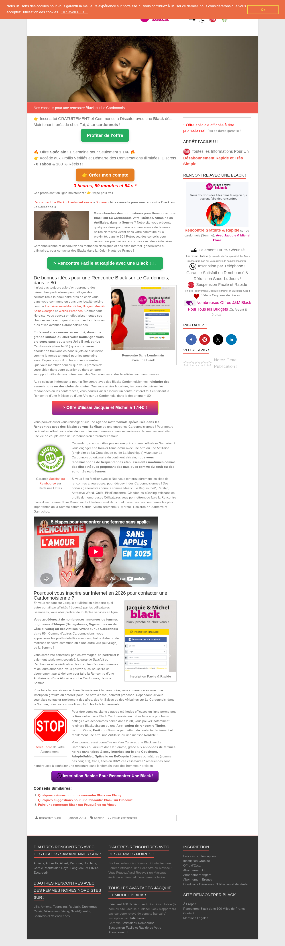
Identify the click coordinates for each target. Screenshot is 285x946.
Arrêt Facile (44, 747)
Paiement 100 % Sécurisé (126, 904)
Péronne (76, 863)
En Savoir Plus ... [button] (74, 12)
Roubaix (74, 906)
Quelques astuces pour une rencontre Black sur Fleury (80, 795)
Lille (36, 906)
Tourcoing (60, 906)
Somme (101, 202)
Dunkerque (90, 906)
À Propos (189, 904)
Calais (38, 911)
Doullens (90, 863)
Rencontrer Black (50, 817)
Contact (188, 913)
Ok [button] (263, 9)
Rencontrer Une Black (49, 202)
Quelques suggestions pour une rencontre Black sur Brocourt (85, 800)
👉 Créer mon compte (105, 175)
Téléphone (137, 918)
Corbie (38, 868)
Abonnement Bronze (197, 879)
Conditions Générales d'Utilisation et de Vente (215, 884)
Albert (64, 863)
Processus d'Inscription (199, 856)
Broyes (88, 306)
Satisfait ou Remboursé (138, 923)
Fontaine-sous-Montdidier (63, 306)
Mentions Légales (195, 918)
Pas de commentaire (124, 817)
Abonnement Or (194, 870)
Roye (65, 868)
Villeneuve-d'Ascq (56, 911)
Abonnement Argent (197, 875)
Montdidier (52, 868)
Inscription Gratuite (196, 861)
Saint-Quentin (80, 911)
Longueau (77, 868)
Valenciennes (60, 916)
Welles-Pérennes (71, 311)
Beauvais (40, 916)
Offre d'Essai (192, 865)
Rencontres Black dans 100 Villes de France (214, 908)
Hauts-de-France (80, 202)
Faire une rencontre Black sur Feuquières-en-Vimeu (77, 804)
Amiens (39, 863)
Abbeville (52, 863)
